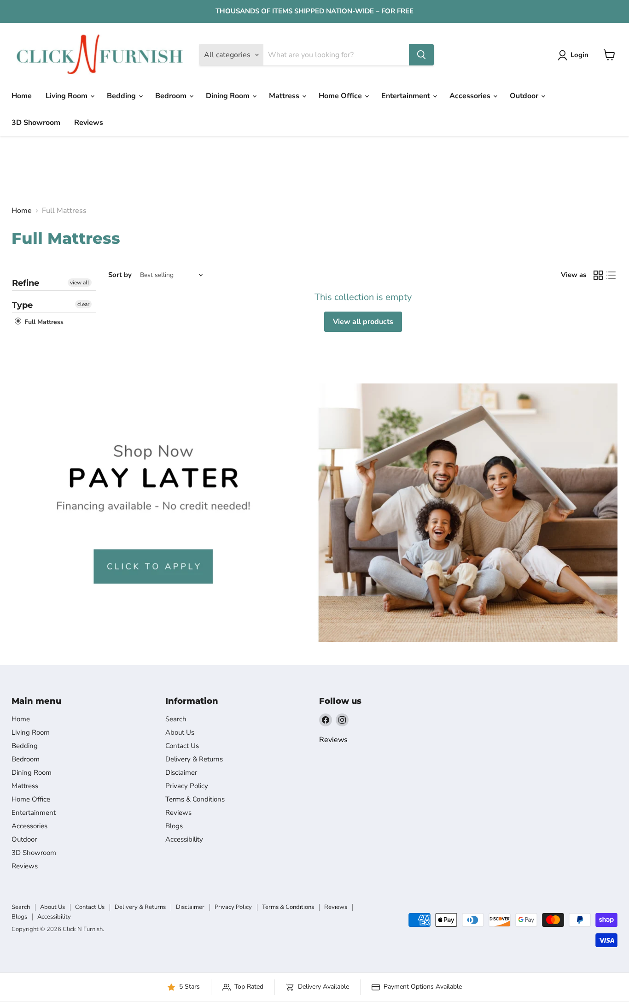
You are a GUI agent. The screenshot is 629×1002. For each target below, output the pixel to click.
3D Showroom (36, 123)
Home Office (341, 96)
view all (79, 282)
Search (175, 719)
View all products (363, 322)
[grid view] (598, 275)
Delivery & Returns (194, 759)
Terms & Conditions (195, 799)
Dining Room (228, 96)
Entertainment (406, 96)
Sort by (120, 275)
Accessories (470, 96)
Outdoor (525, 96)
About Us (179, 732)
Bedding (122, 96)
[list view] (611, 275)
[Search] (421, 54)
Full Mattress (43, 322)
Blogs (174, 826)
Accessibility (184, 839)
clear (83, 304)
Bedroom (171, 96)
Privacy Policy (186, 785)
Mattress (285, 96)
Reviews (88, 123)
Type (22, 305)
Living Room (67, 96)
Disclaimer (181, 772)
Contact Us (182, 745)
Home (22, 96)
